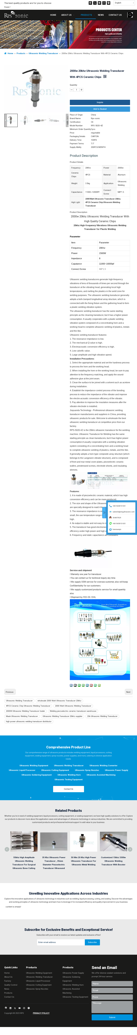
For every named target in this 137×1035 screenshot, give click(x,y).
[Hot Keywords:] (130, 14)
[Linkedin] (10, 1008)
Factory (7, 981)
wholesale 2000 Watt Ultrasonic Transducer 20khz (59, 701)
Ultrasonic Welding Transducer (19, 701)
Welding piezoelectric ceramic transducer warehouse (73, 711)
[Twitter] (95, 3)
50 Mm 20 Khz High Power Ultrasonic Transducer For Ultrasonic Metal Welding (83, 861)
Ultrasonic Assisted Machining (101, 775)
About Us (8, 977)
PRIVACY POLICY (41, 1013)
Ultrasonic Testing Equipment (69, 779)
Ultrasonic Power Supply (116, 770)
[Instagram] (104, 3)
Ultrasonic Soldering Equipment (37, 775)
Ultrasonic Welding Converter (103, 765)
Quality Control (10, 985)
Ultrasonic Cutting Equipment (55, 770)
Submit (112, 1017)
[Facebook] (90, 3)
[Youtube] (99, 3)
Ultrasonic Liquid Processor (22, 770)
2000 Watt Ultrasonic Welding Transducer (73, 706)
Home (7, 973)
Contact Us (68, 789)
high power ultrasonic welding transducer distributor (29, 721)
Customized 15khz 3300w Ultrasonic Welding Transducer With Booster (113, 861)
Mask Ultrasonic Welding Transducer (22, 716)
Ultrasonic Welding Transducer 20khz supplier (62, 716)
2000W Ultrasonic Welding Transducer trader (25, 711)
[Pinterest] (108, 3)
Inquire (100, 102)
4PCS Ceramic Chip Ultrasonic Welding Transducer (28, 706)
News (6, 989)
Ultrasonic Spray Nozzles (87, 770)
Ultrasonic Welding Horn (69, 775)
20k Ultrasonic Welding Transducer (102, 716)
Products (8, 993)
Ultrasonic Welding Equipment (34, 765)
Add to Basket (100, 109)
